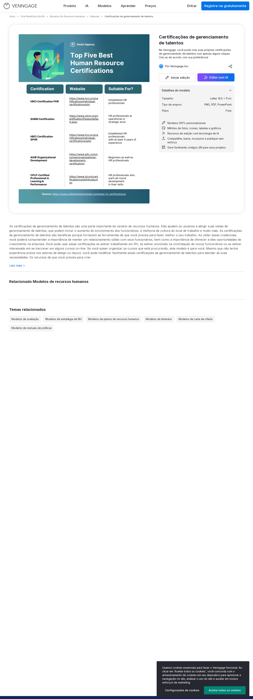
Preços (150, 6)
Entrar (192, 6)
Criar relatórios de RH (33, 16)
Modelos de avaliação (25, 319)
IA (87, 6)
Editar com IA (218, 77)
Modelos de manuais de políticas (31, 328)
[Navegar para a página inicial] (20, 6)
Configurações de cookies (182, 690)
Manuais (94, 16)
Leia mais (17, 265)
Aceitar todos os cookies (225, 690)
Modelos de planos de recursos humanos (113, 319)
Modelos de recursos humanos (67, 16)
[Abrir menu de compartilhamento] (230, 66)
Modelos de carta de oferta (195, 319)
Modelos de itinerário (159, 319)
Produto (70, 6)
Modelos (104, 6)
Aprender (128, 6)
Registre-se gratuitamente (225, 6)
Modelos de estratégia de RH (63, 319)
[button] (177, 77)
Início (12, 16)
